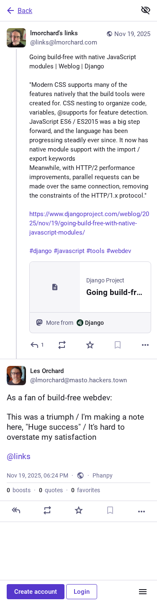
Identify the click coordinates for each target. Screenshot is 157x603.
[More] (145, 345)
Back (25, 11)
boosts (19, 490)
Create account (35, 591)
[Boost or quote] (62, 345)
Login (82, 591)
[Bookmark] (118, 345)
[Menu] (142, 591)
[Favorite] (90, 345)
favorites (85, 490)
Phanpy (103, 475)
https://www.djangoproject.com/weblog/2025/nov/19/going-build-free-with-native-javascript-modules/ (89, 223)
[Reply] (16, 510)
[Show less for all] (145, 10)
